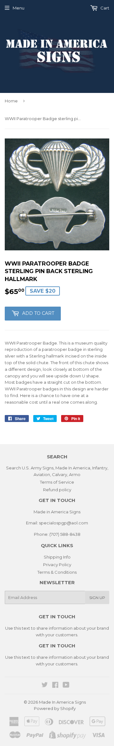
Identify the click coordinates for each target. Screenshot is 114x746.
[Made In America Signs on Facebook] (55, 685)
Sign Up (97, 597)
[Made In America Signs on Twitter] (44, 685)
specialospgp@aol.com (63, 522)
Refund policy (57, 489)
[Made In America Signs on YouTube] (66, 685)
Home (11, 100)
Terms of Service (57, 482)
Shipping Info (57, 557)
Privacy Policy (57, 564)
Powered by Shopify (55, 708)
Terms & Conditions (57, 572)
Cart (104, 7)
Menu (18, 7)
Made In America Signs (62, 702)
